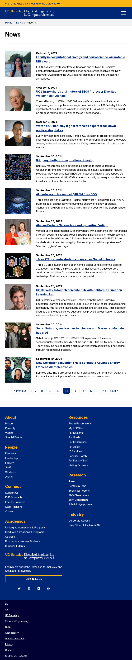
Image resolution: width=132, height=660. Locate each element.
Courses (10, 536)
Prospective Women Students (22, 541)
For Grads (74, 437)
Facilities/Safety (78, 456)
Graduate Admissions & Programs (24, 532)
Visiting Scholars (78, 465)
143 (104, 390)
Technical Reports (79, 490)
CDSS (8, 627)
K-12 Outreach (13, 497)
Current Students (15, 546)
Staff (8, 467)
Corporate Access (79, 520)
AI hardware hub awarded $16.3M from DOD (66, 194)
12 (50, 390)
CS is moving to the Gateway (40, 3)
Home (8, 22)
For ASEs (74, 446)
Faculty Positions (15, 502)
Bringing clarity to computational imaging (65, 160)
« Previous (21, 390)
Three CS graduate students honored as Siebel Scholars (75, 259)
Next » (115, 390)
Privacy (9, 644)
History (9, 423)
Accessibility (12, 632)
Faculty (9, 462)
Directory (10, 453)
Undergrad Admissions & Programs (25, 527)
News (19, 22)
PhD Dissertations (79, 495)
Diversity (10, 428)
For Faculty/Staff (78, 460)
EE (6, 603)
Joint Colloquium (78, 499)
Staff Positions (13, 506)
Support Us (11, 492)
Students (10, 472)
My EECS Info (77, 428)
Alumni (9, 476)
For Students (76, 432)
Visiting (9, 432)
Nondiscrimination (14, 638)
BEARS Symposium (80, 504)
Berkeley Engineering (16, 621)
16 (82, 390)
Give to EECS (33, 578)
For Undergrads (78, 442)
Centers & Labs (77, 486)
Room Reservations (80, 423)
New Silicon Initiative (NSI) (84, 525)
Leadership (11, 458)
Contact (9, 511)
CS (6, 609)
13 (58, 390)
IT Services (75, 451)
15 (74, 390)
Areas (72, 481)
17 (91, 390)
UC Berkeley (12, 615)
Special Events (13, 437)
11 (42, 390)
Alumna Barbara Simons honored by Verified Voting (72, 225)
